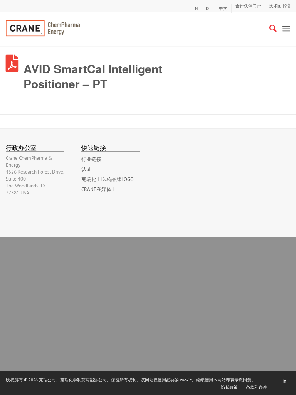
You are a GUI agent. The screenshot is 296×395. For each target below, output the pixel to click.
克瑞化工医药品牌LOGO (107, 179)
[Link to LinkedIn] (284, 381)
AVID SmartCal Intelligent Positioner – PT (93, 76)
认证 (86, 169)
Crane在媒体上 (98, 189)
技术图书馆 (279, 5)
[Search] (269, 28)
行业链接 (91, 159)
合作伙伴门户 (248, 5)
